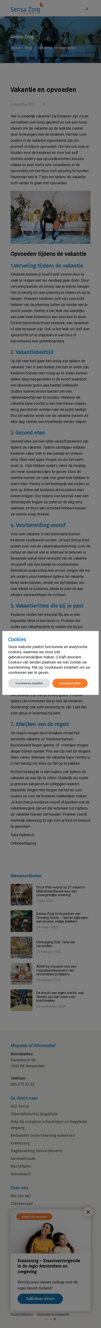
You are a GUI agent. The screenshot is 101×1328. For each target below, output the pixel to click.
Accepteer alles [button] (70, 683)
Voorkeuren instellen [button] (29, 683)
